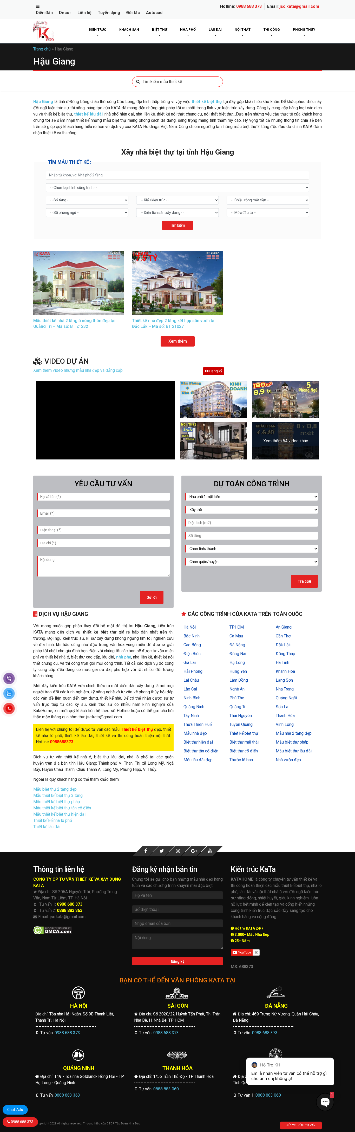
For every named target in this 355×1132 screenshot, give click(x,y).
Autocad (154, 12)
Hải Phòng (192, 671)
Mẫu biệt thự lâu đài (294, 751)
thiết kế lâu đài (88, 114)
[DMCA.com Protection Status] (52, 930)
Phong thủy (304, 29)
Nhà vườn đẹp (288, 759)
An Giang (284, 627)
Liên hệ (84, 12)
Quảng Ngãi (286, 697)
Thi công (272, 29)
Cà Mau (236, 636)
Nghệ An (237, 689)
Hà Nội (189, 627)
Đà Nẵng (237, 644)
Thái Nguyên (240, 715)
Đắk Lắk (283, 644)
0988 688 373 (249, 6)
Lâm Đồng (238, 680)
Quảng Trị (238, 706)
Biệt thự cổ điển (243, 751)
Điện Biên (192, 653)
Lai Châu (191, 680)
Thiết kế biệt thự (243, 733)
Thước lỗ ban (241, 759)
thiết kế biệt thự (207, 101)
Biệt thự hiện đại (198, 742)
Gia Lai (189, 662)
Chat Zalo (15, 1110)
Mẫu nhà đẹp (195, 733)
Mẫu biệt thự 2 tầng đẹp (55, 789)
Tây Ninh (191, 715)
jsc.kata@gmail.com (299, 6)
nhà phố (123, 657)
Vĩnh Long (285, 724)
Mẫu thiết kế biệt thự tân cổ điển (62, 807)
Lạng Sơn (284, 680)
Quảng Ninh (193, 706)
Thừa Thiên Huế (197, 724)
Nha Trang (285, 689)
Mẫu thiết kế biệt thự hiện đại (59, 814)
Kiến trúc (97, 29)
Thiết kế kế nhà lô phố (52, 820)
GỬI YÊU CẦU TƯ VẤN (300, 1125)
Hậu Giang (43, 101)
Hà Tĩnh (282, 662)
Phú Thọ (236, 697)
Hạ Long (237, 662)
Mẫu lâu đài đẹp (198, 759)
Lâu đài (215, 29)
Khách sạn (129, 29)
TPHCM (236, 627)
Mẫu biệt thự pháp (292, 742)
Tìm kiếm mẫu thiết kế (162, 81)
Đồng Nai (237, 653)
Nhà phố (188, 29)
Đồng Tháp (285, 653)
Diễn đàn (44, 12)
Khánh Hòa (285, 671)
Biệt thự (159, 29)
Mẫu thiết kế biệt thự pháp (56, 801)
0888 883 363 (69, 910)
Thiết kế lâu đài (46, 826)
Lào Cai (190, 689)
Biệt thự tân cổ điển (200, 751)
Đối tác (133, 12)
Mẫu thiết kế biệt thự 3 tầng (58, 795)
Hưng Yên (238, 671)
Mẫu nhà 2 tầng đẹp (294, 733)
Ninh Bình (191, 697)
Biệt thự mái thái (244, 742)
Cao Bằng (192, 644)
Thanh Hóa (285, 715)
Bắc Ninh (191, 636)
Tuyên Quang (241, 724)
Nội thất (243, 29)
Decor (65, 12)
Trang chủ (42, 49)
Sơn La (282, 706)
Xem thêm (177, 341)
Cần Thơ (283, 636)
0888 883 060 (166, 1088)
